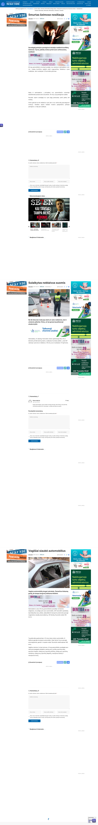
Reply (68, 400)
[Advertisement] (50, 146)
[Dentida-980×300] (49, 59)
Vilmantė (61, 10)
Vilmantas (56, 10)
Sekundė (30, 18)
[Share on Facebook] (64, 19)
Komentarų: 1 (48, 286)
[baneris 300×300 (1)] (81, 60)
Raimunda (46, 10)
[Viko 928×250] (49, 331)
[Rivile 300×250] (81, 99)
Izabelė (36, 10)
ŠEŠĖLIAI (42, 18)
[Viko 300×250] (81, 41)
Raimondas (41, 10)
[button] (67, 19)
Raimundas (51, 10)
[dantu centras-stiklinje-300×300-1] (81, 23)
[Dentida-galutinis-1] (81, 80)
